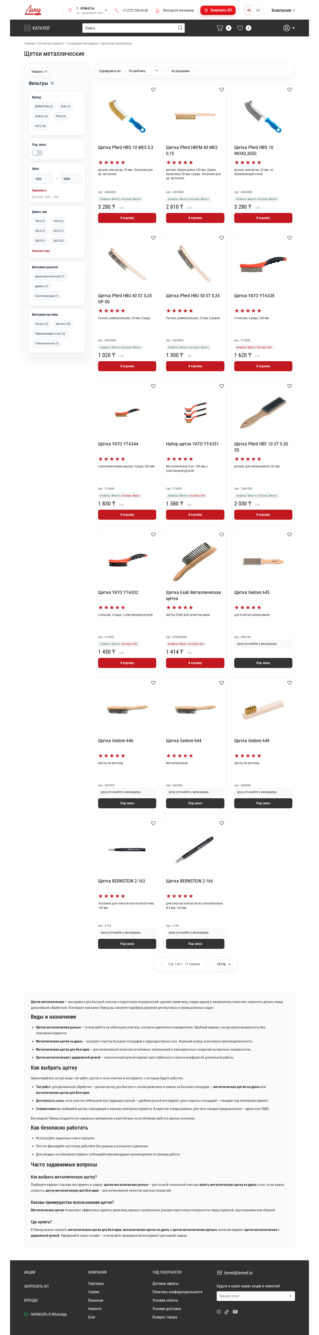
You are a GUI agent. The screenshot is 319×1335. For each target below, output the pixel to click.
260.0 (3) (58, 240)
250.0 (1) (40, 240)
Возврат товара (164, 1317)
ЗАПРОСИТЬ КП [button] (36, 1286)
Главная (29, 43)
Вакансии (95, 1300)
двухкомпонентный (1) (49, 276)
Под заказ (39, 144)
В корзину (127, 218)
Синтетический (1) (46, 296)
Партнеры (96, 1283)
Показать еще (41, 251)
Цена (35, 168)
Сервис (93, 1292)
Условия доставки (166, 1309)
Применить (39, 190)
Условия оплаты (165, 1300)
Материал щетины (45, 314)
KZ (258, 10)
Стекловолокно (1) (47, 343)
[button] (218, 10)
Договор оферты (165, 1283)
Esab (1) (65, 106)
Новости (94, 1309)
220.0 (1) (40, 231)
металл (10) (63, 323)
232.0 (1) (58, 231)
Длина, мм (39, 212)
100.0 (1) (40, 221)
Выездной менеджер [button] (178, 10)
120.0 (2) (58, 221)
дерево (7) (41, 286)
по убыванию (180, 71)
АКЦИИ (29, 1272)
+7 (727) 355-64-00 (135, 10)
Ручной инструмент (51, 43)
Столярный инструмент (83, 43)
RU (249, 10)
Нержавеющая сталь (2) (50, 333)
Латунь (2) (41, 323)
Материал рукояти (45, 267)
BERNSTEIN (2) (44, 106)
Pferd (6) (61, 116)
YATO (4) (40, 126)
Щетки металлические (116, 43)
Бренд (36, 97)
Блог (92, 1317)
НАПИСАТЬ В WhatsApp (48, 1314)
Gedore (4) (41, 116)
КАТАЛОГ (41, 28)
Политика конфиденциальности (177, 1292)
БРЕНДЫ (31, 1300)
